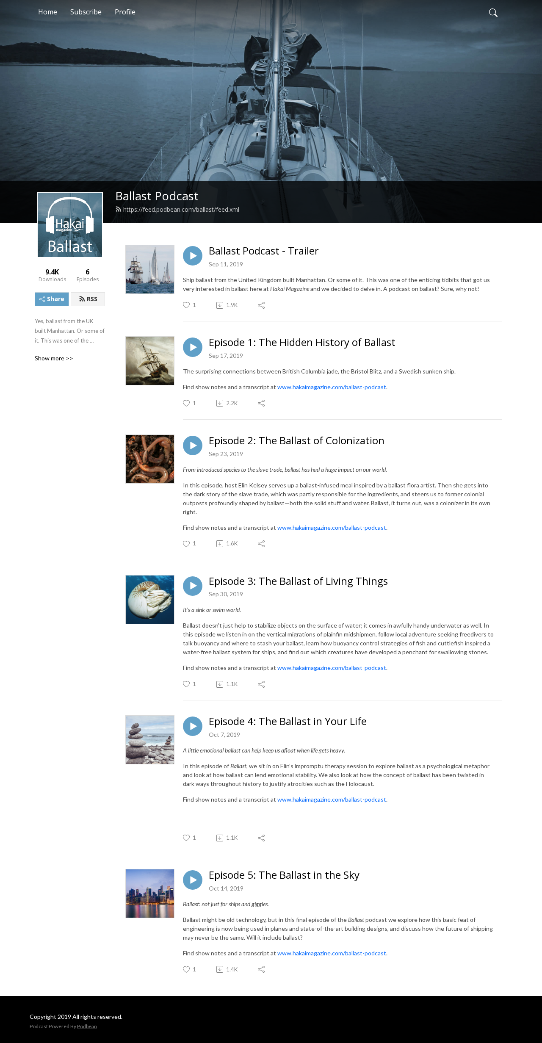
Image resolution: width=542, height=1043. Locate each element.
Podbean (87, 1026)
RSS (92, 299)
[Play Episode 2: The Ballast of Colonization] (192, 445)
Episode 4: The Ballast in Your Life (288, 721)
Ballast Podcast (157, 196)
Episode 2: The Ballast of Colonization (296, 440)
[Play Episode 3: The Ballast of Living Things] (192, 586)
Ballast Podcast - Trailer (264, 251)
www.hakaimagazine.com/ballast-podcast (331, 386)
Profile (125, 12)
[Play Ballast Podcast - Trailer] (192, 256)
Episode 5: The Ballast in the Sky (284, 875)
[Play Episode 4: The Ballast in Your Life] (192, 726)
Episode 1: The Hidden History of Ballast (302, 342)
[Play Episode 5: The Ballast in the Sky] (192, 880)
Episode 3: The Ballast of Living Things (298, 581)
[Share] (262, 305)
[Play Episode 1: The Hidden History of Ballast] (192, 347)
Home (47, 12)
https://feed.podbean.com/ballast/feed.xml (181, 209)
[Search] (493, 11)
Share (55, 299)
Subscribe (86, 12)
